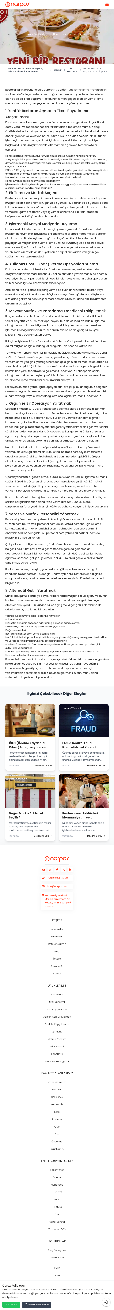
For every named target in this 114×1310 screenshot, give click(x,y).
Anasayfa (57, 929)
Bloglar (58, 69)
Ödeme (57, 1177)
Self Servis (57, 1097)
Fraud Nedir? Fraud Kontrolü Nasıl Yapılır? (79, 745)
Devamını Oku (41, 765)
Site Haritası (57, 1257)
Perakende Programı (57, 1061)
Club (57, 1126)
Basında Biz (57, 966)
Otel (57, 1134)
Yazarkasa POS (57, 1229)
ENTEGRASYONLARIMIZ (57, 1161)
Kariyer (57, 973)
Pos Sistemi (57, 994)
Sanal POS (57, 1054)
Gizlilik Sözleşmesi (38, 1304)
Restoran (57, 1089)
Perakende (57, 1104)
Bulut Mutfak (57, 1149)
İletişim (57, 958)
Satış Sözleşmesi (57, 1250)
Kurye (57, 1199)
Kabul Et (13, 1304)
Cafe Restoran (72, 70)
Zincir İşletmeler (57, 1082)
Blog (57, 951)
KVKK (57, 1268)
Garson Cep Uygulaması (57, 1016)
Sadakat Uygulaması (57, 1024)
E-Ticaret (57, 1192)
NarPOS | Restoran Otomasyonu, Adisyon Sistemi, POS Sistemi (25, 70)
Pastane (57, 1119)
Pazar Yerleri (57, 1170)
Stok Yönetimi (57, 1002)
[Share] (106, 1302)
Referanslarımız (57, 944)
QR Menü (57, 1031)
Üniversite (57, 1141)
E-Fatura (57, 1207)
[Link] (17, 4)
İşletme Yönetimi (57, 1039)
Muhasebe (57, 1184)
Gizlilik (57, 1275)
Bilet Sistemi (57, 1046)
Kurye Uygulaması (57, 1009)
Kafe (57, 1112)
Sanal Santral (57, 1222)
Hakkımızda (57, 936)
